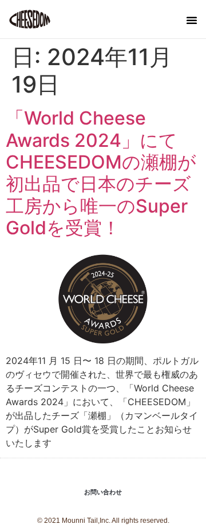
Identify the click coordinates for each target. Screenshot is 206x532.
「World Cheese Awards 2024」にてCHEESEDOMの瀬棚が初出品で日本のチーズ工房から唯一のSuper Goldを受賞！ (101, 173)
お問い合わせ (103, 492)
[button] (191, 20)
